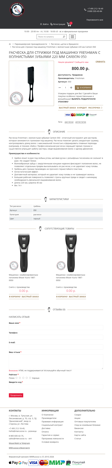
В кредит (82, 107)
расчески (69, 122)
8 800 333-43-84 (95, 11)
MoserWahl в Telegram (19, 443)
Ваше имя (14, 323)
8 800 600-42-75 (16, 435)
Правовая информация (53, 421)
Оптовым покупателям (85, 421)
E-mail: (12, 342)
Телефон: (13, 332)
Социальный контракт (52, 425)
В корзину (85, 87)
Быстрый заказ (67, 107)
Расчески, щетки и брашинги (64, 44)
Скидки (77, 414)
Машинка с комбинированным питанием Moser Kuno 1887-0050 (23, 277)
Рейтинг (13, 374)
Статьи (77, 438)
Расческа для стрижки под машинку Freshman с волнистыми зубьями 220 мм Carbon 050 (54, 47)
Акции (77, 418)
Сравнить (100, 62)
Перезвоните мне (94, 19)
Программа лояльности (53, 438)
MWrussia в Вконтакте (19, 448)
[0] (69, 26)
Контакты (78, 431)
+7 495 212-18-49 (95, 8)
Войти (46, 24)
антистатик (80, 122)
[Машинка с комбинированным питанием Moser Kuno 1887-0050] (24, 252)
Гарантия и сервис (50, 435)
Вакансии (78, 428)
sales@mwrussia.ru (18, 438)
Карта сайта (80, 435)
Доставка (46, 428)
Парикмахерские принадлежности (31, 44)
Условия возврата (50, 442)
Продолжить (16, 395)
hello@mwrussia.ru (18, 431)
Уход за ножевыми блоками (87, 425)
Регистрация (59, 24)
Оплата (45, 431)
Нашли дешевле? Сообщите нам (73, 62)
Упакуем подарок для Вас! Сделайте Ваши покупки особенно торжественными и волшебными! (78, 97)
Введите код (15, 382)
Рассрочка (94, 107)
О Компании (47, 414)
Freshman (79, 78)
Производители (49, 418)
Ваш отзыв (14, 352)
